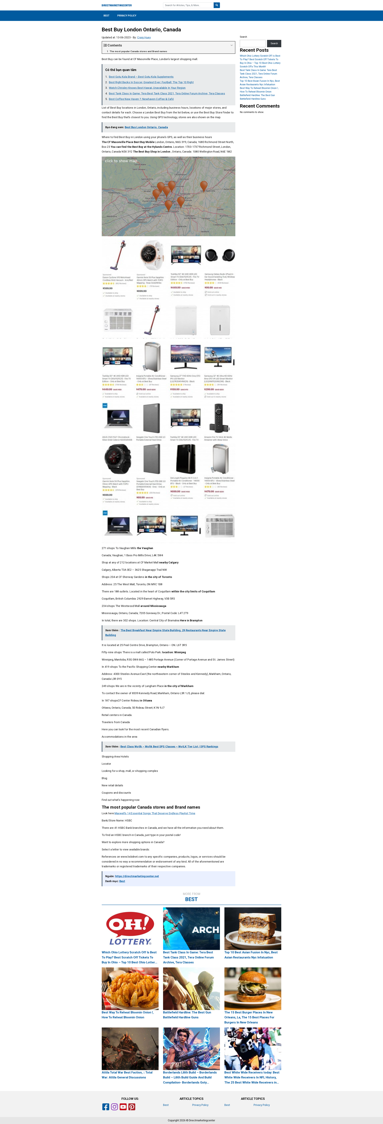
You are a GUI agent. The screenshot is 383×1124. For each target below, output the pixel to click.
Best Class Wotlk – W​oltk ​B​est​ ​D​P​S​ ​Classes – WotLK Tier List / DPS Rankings (169, 746)
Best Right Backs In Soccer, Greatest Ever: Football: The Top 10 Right (151, 82)
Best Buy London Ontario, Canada (146, 127)
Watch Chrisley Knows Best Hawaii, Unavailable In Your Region (147, 87)
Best (107, 15)
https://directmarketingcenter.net (137, 876)
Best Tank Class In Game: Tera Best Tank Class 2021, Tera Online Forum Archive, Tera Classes (167, 93)
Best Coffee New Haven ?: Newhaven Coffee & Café (141, 99)
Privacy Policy (126, 15)
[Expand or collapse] (232, 45)
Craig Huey (144, 37)
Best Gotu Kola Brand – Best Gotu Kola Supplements (141, 76)
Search (243, 36)
